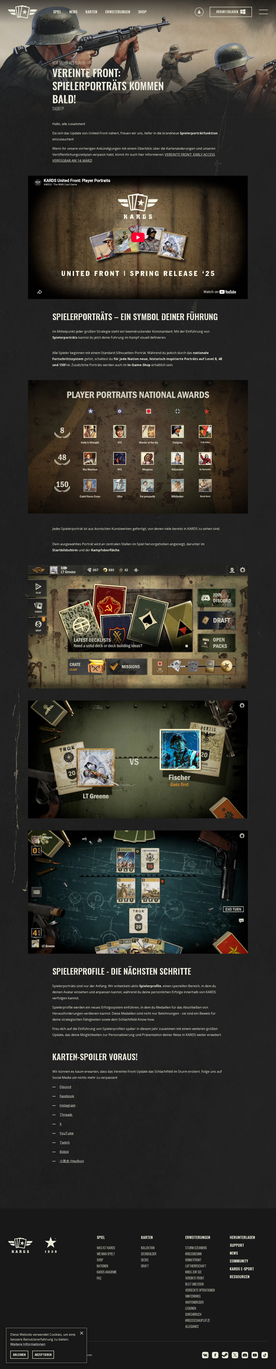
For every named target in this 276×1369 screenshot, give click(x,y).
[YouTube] (255, 1355)
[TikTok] (264, 1355)
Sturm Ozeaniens (196, 1247)
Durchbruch (193, 1314)
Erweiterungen (117, 11)
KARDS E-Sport (242, 1268)
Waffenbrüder (194, 1302)
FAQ (99, 1278)
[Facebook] (215, 1355)
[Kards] (22, 11)
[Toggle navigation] (263, 12)
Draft (145, 1266)
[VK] (205, 1355)
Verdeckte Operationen (200, 1290)
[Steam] (225, 1355)
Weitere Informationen (27, 1344)
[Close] (82, 1333)
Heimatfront (193, 1259)
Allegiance (192, 1326)
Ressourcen (240, 1276)
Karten (91, 11)
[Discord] (245, 1355)
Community (239, 1261)
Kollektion (148, 1247)
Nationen (102, 1266)
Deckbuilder (148, 1253)
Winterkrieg (193, 1296)
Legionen (190, 1308)
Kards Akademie (107, 1272)
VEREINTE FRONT (194, 1278)
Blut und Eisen (194, 1284)
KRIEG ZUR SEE (193, 1272)
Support (237, 1245)
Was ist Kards (106, 1247)
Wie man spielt (106, 1253)
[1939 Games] (51, 1243)
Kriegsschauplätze (197, 1320)
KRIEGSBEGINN (193, 1253)
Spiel (57, 11)
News (73, 11)
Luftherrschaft (195, 1266)
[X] (235, 1355)
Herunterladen (242, 1237)
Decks (145, 1259)
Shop (142, 11)
